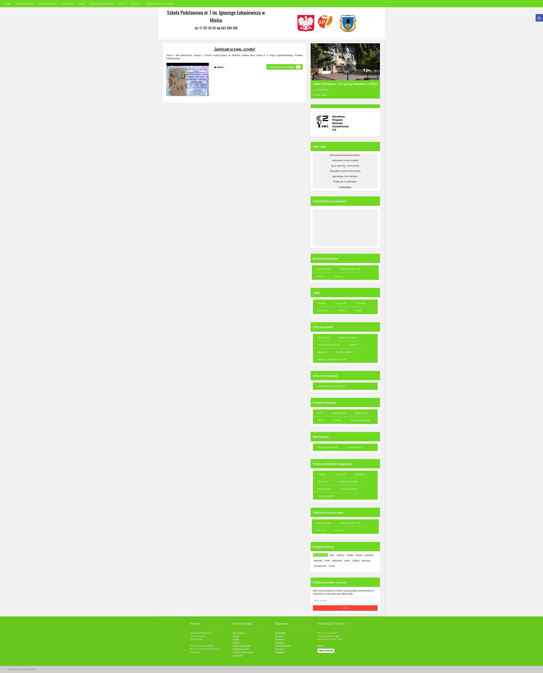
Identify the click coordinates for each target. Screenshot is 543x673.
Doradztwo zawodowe (328, 344)
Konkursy (353, 344)
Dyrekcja (321, 303)
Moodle (236, 639)
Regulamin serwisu (241, 649)
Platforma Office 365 (350, 268)
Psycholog (359, 474)
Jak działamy (280, 633)
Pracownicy (361, 303)
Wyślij (345, 608)
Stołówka (337, 420)
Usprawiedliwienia (283, 645)
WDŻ (319, 413)
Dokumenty (323, 310)
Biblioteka (322, 352)
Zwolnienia (280, 649)
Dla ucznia (279, 636)
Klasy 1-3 (339, 276)
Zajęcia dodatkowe (348, 337)
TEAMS (81, 3)
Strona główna (239, 633)
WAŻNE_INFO (361, 413)
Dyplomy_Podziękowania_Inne (332, 359)
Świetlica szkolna (344, 352)
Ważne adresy (324, 488)
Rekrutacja (279, 642)
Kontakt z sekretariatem (243, 652)
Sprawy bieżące (354, 447)
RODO (320, 420)
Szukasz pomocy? (348, 488)
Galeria (236, 636)
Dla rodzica (322, 481)
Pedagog (321, 474)
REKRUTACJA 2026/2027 (102, 3)
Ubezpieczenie (338, 413)
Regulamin (279, 652)
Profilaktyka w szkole (347, 481)
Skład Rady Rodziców (327, 447)
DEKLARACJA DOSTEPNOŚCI (160, 3)
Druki (358, 310)
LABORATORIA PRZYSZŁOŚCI (331, 386)
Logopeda (340, 474)
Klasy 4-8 (321, 276)
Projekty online (323, 268)
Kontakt (236, 642)
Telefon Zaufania (325, 496)
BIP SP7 (122, 3)
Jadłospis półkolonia (360, 420)
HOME (8, 3)
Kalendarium (323, 337)
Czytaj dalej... (345, 186)
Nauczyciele (340, 303)
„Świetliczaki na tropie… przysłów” (234, 48)
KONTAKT (136, 3)
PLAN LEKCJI (67, 3)
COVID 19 (342, 310)
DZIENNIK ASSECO (47, 3)
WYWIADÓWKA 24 (25, 3)
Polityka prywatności (241, 645)
